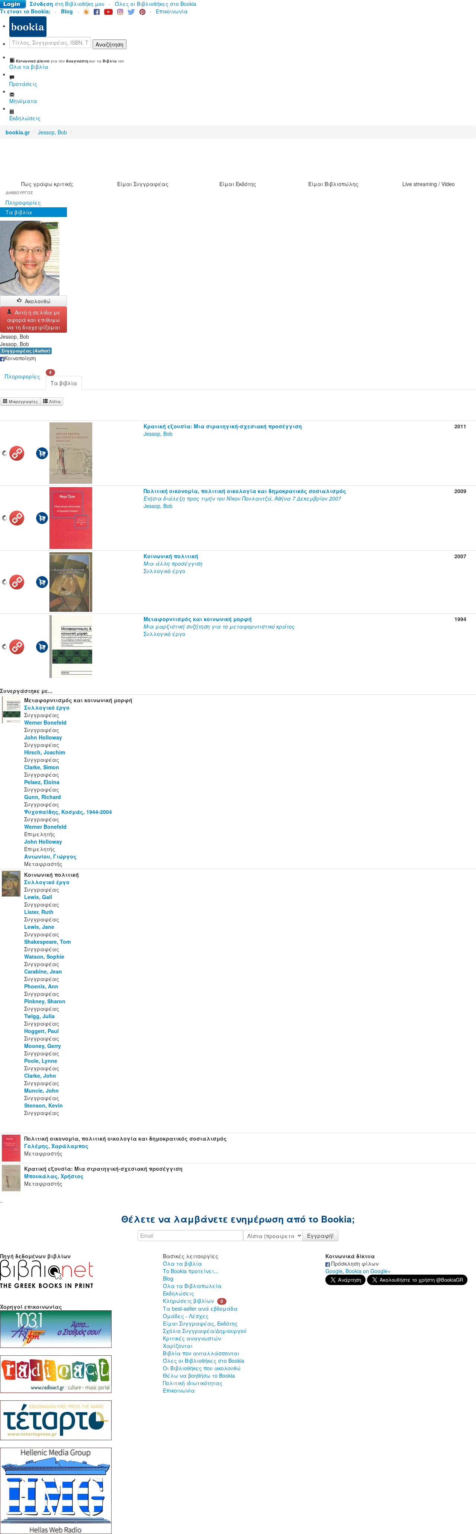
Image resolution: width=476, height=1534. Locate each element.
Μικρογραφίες (23, 401)
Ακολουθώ (38, 301)
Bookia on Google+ (367, 1271)
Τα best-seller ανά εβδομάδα (200, 1308)
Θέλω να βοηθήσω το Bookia (199, 1375)
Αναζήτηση (109, 44)
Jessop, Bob (52, 132)
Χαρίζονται (178, 1345)
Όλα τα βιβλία (182, 1263)
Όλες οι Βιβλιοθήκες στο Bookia (155, 3)
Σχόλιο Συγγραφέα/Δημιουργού (205, 1331)
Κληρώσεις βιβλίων (188, 1300)
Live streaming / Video (428, 184)
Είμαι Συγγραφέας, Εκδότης (200, 1323)
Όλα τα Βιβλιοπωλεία (192, 1285)
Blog (168, 1278)
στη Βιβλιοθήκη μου (67, 3)
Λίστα (54, 401)
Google (333, 1271)
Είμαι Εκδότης (237, 184)
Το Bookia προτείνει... (190, 1271)
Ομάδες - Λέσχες (186, 1316)
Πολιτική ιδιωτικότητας (192, 1383)
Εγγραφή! (320, 1235)
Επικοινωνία (172, 11)
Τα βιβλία (19, 212)
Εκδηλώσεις (178, 1293)
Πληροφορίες (23, 202)
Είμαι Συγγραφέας (142, 184)
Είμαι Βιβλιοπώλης (333, 184)
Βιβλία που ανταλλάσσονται (201, 1353)
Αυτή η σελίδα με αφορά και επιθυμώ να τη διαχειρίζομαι (34, 320)
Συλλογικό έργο (173, 563)
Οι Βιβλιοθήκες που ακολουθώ (202, 1368)
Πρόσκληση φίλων (354, 1263)
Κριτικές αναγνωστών (192, 1338)
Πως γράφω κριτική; (47, 184)
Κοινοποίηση (20, 358)
